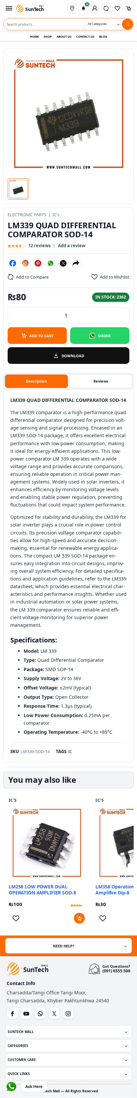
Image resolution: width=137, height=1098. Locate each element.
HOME (34, 36)
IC (70, 751)
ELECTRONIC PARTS (27, 215)
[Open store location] (72, 8)
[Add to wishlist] (16, 918)
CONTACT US (85, 36)
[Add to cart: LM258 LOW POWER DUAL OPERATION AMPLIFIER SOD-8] (79, 918)
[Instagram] (25, 263)
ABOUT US (64, 36)
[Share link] (76, 263)
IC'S (13, 800)
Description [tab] (36, 381)
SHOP (48, 36)
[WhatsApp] (51, 263)
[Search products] (127, 24)
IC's (56, 215)
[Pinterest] (38, 263)
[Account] (95, 8)
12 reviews (39, 246)
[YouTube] (26, 1013)
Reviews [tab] (100, 381)
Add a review (71, 246)
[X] (63, 263)
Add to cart (41, 335)
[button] (18, 189)
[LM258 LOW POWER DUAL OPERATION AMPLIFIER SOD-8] (47, 842)
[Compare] (106, 8)
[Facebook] (13, 263)
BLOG (103, 36)
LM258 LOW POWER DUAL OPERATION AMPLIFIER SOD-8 (42, 890)
